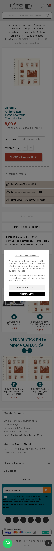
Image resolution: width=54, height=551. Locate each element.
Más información (27, 287)
